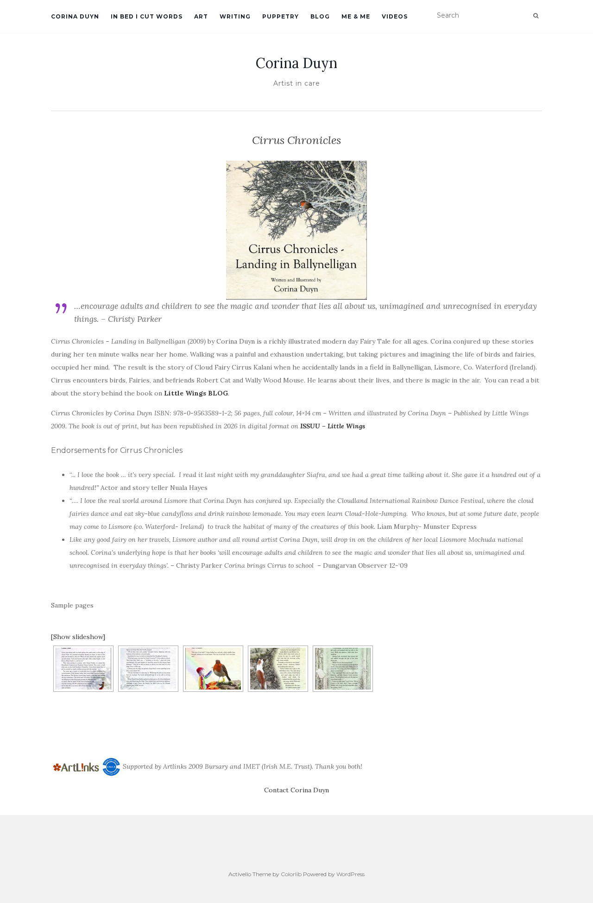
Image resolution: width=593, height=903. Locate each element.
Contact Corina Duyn (296, 790)
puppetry (280, 16)
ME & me (355, 16)
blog (320, 16)
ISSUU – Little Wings (332, 426)
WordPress (350, 874)
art (201, 16)
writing (235, 16)
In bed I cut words (147, 16)
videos (395, 16)
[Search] (536, 16)
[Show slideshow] (78, 637)
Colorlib (291, 874)
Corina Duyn (75, 16)
